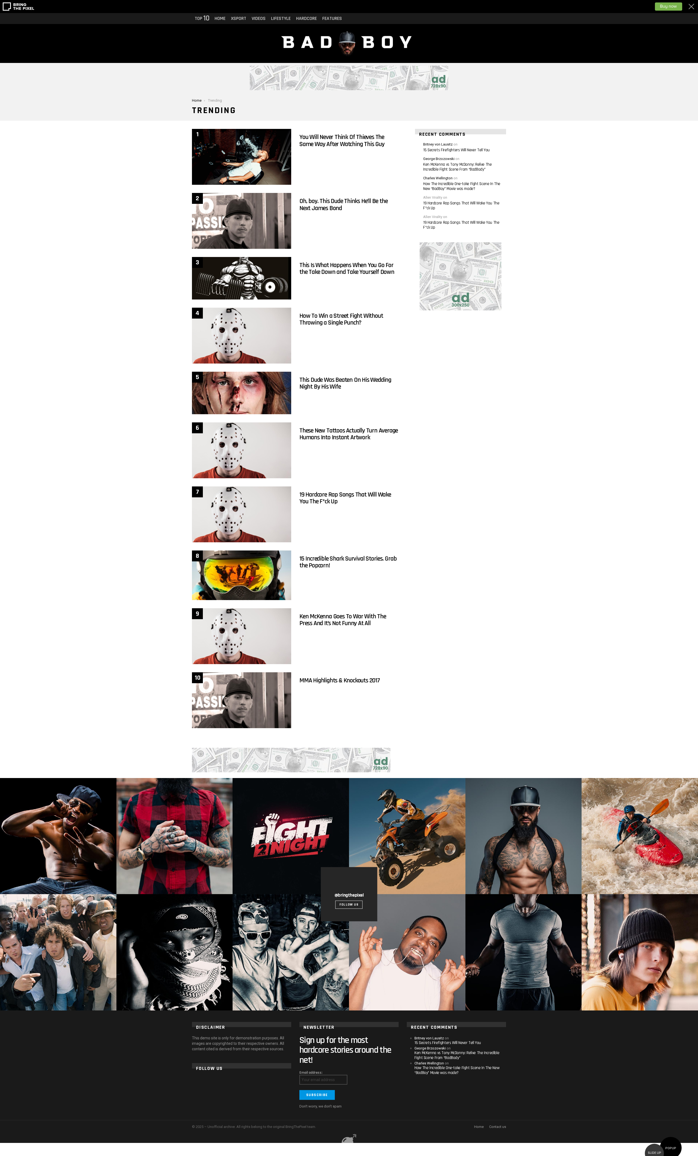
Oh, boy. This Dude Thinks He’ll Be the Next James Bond (343, 204)
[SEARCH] (503, 18)
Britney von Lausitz (438, 144)
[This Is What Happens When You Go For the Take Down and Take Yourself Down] (241, 278)
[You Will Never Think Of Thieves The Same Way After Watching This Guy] (241, 157)
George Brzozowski (439, 159)
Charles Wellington (438, 178)
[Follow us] (493, 18)
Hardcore (306, 18)
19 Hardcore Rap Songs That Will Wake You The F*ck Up (345, 498)
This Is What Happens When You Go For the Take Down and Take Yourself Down (346, 268)
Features (332, 18)
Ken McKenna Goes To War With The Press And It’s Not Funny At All (342, 620)
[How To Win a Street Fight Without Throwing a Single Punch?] (241, 336)
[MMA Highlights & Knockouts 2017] (241, 700)
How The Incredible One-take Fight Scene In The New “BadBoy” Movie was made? (461, 186)
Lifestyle (281, 18)
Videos (259, 18)
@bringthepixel (349, 895)
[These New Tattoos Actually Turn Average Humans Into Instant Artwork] (241, 450)
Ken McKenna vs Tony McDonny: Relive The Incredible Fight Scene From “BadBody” (457, 167)
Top (202, 18)
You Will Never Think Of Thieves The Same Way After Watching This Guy (341, 140)
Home (220, 18)
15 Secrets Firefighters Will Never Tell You (456, 150)
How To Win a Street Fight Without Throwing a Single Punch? (341, 319)
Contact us (497, 1127)
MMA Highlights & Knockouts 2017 (339, 680)
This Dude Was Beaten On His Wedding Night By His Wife (345, 383)
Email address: (310, 1072)
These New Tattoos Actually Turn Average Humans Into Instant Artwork (348, 434)
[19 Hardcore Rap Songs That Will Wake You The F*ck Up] (241, 514)
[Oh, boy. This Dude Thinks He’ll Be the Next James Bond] (241, 221)
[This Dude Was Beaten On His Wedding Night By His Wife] (241, 393)
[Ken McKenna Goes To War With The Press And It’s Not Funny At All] (241, 636)
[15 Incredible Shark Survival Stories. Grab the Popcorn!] (241, 575)
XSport (238, 18)
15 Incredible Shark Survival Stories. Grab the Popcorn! (348, 562)
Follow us (349, 905)
